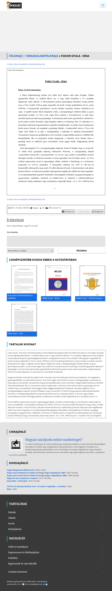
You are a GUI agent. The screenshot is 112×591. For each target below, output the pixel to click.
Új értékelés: (12, 232)
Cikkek (12, 518)
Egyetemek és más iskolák (22, 563)
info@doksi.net (36, 584)
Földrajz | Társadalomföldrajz (33, 56)
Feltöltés (13, 558)
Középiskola (14, 529)
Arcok (11, 523)
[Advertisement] (56, 31)
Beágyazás (98, 211)
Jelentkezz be (69, 211)
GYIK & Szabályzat (18, 546)
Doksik (12, 512)
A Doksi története (17, 571)
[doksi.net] (14, 5)
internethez (13, 455)
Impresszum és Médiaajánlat (23, 552)
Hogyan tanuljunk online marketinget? (53, 440)
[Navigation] (103, 5)
